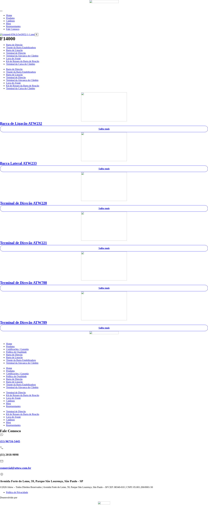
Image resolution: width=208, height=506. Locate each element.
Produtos (10, 18)
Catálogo (10, 21)
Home (9, 15)
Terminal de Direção (16, 53)
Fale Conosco (12, 29)
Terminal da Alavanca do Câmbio (22, 55)
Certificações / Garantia (17, 349)
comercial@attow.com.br (15, 468)
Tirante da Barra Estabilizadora (21, 47)
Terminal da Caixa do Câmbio (20, 64)
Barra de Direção (14, 44)
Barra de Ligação (14, 50)
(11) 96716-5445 (10, 441)
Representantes (13, 26)
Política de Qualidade (16, 352)
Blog (8, 23)
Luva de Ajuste (13, 58)
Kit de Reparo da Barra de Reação (22, 61)
